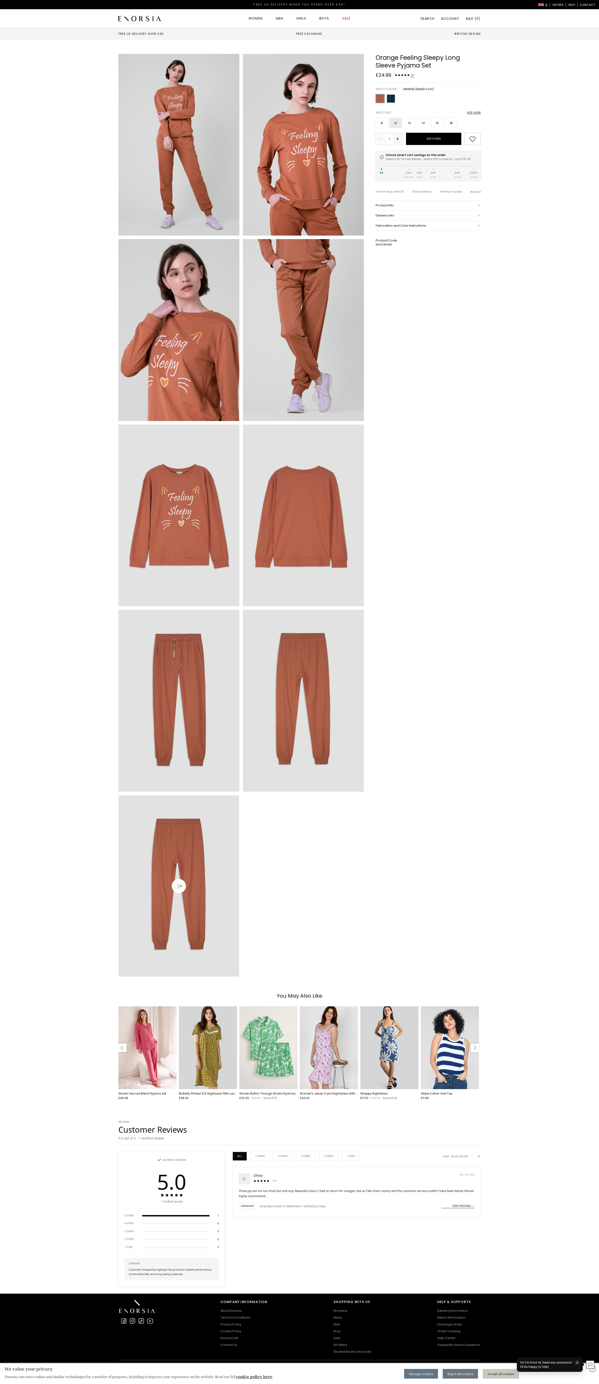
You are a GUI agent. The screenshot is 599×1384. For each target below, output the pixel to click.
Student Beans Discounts (352, 1351)
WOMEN (256, 18)
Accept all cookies (500, 1374)
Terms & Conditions (235, 1317)
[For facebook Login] (124, 1321)
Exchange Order (449, 1324)
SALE (346, 18)
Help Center (446, 1338)
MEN (279, 18)
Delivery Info (385, 215)
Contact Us (229, 1345)
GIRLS (301, 18)
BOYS (324, 18)
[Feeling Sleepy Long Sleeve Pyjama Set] (178, 145)
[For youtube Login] (150, 1321)
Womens (340, 1310)
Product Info (385, 205)
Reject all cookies (460, 1374)
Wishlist (475, 192)
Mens (338, 1317)
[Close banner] (592, 1369)
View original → (463, 1205)
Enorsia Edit (229, 1338)
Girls (337, 1324)
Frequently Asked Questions (458, 1345)
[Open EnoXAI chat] (590, 1364)
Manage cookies (421, 1374)
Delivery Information (452, 1310)
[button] (172, 1215)
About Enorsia (231, 1310)
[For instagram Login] (132, 1321)
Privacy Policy (231, 1324)
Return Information (451, 1317)
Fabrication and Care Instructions (401, 225)
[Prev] (122, 1048)
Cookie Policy (231, 1331)
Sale (337, 1338)
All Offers (340, 1345)
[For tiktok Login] (141, 1321)
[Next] (475, 1048)
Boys (337, 1331)
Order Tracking (448, 1331)
